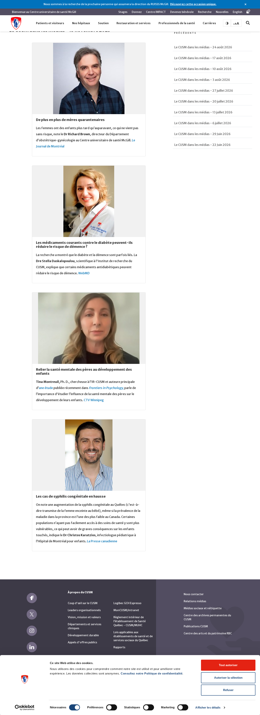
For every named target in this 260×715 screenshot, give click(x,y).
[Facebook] (32, 598)
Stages (122, 12)
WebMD (84, 273)
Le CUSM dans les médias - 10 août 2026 (202, 69)
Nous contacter (194, 594)
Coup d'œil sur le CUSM (82, 603)
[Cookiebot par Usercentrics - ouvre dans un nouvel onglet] (24, 707)
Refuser (228, 690)
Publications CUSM (196, 626)
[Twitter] (32, 614)
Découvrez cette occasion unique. (193, 4)
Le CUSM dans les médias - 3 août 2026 (202, 80)
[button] (50, 23)
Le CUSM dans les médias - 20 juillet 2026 (203, 101)
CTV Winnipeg (94, 400)
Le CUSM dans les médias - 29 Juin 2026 (202, 134)
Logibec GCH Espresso (127, 603)
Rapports (119, 647)
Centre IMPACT (156, 12)
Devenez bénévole (182, 12)
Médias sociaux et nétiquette (203, 608)
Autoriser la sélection (228, 677)
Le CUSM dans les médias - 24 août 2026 (203, 47)
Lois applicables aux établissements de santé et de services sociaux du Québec (133, 636)
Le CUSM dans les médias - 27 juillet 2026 (203, 90)
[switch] (111, 707)
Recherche (204, 12)
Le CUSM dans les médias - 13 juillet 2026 (203, 112)
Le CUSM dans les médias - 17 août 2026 (202, 58)
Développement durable (83, 635)
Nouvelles (222, 12)
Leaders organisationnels (84, 610)
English (237, 12)
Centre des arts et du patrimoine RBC (208, 633)
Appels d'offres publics (82, 642)
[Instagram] (32, 631)
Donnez (137, 12)
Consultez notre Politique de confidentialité (151, 673)
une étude (46, 388)
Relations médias (195, 601)
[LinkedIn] (32, 647)
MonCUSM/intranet (126, 610)
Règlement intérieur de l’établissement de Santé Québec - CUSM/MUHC (129, 621)
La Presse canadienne (102, 541)
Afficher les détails (207, 707)
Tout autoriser (228, 665)
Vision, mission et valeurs (84, 617)
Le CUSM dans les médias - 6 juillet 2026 (202, 123)
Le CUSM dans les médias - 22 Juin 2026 (202, 145)
